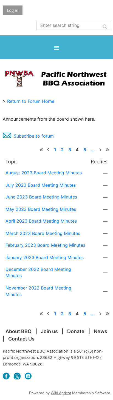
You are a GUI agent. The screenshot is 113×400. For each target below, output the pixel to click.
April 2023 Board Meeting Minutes (41, 221)
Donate (75, 331)
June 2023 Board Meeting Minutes (41, 197)
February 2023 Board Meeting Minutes (45, 245)
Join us (49, 331)
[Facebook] (6, 376)
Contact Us (21, 339)
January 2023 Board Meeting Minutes (44, 257)
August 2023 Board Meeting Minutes (43, 172)
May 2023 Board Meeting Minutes (40, 209)
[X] (17, 376)
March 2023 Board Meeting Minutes (42, 233)
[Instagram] (28, 376)
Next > (100, 149)
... (93, 149)
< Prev (48, 149)
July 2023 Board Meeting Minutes (40, 185)
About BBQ (18, 331)
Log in (12, 10)
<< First (41, 149)
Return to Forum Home (30, 101)
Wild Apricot (61, 393)
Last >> (107, 149)
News (100, 331)
